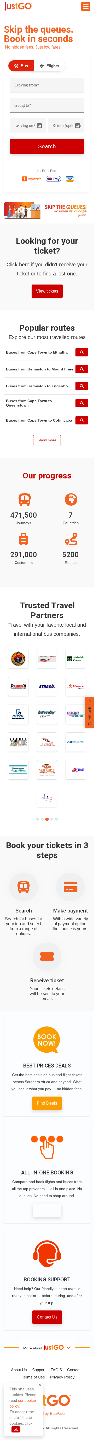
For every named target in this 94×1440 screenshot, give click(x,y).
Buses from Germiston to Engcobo (37, 386)
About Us (19, 1370)
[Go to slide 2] (42, 819)
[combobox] (47, 87)
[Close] (40, 1385)
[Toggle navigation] (85, 6)
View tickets (47, 291)
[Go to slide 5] (56, 819)
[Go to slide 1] (37, 819)
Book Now (47, 1210)
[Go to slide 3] (47, 819)
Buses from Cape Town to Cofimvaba (39, 420)
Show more (47, 440)
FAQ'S (56, 1370)
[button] (10, 210)
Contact (73, 1370)
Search (47, 146)
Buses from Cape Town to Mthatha (37, 352)
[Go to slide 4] (51, 819)
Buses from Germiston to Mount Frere (39, 369)
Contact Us (47, 1317)
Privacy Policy (62, 1377)
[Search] (81, 352)
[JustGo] (18, 6)
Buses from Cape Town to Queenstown (29, 403)
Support (38, 1370)
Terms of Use (33, 1377)
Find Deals (47, 1103)
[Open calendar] (39, 125)
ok (16, 1429)
